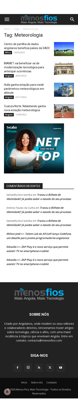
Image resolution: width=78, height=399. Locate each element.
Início (7, 29)
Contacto (51, 382)
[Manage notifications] (7, 392)
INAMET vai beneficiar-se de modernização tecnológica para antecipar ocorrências (24, 67)
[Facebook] (17, 368)
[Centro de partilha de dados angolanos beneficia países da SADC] (64, 49)
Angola (9, 75)
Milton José (13, 234)
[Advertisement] (41, 7)
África (8, 52)
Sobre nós (37, 382)
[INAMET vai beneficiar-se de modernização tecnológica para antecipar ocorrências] (64, 68)
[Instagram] (28, 368)
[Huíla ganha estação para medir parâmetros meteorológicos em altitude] (64, 90)
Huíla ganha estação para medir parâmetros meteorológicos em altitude (24, 88)
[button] (6, 19)
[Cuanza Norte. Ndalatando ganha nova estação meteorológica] (64, 111)
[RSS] (39, 368)
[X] (50, 368)
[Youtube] (61, 368)
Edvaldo (11, 247)
